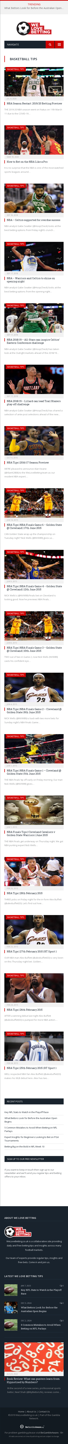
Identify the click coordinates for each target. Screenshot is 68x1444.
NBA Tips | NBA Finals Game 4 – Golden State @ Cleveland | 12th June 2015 (34, 588)
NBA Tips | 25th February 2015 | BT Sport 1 (31, 1068)
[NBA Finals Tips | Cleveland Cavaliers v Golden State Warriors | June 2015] (34, 811)
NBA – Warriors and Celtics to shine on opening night (31, 280)
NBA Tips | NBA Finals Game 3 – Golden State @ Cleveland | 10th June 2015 (34, 649)
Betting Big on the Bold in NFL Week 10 (24, 1146)
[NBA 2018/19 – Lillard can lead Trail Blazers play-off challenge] (34, 380)
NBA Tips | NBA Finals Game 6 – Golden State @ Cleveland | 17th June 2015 (34, 526)
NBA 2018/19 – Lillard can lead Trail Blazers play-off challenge (34, 402)
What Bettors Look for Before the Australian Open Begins (34, 8)
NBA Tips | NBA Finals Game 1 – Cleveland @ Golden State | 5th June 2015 (34, 772)
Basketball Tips (15, 69)
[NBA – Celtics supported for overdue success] (34, 199)
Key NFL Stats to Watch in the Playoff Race (27, 1112)
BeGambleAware (50, 1432)
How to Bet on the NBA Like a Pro (27, 161)
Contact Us (44, 1411)
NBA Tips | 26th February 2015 (25, 1009)
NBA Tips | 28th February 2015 (25, 893)
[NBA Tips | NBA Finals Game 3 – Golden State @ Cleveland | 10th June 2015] (34, 627)
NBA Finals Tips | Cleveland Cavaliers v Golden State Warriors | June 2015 (31, 833)
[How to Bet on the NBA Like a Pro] (34, 141)
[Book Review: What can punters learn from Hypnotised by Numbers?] (34, 1358)
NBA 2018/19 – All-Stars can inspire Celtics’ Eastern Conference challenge (33, 341)
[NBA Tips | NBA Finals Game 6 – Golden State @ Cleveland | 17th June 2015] (34, 504)
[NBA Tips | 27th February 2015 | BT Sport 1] (34, 930)
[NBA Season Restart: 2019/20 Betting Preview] (34, 82)
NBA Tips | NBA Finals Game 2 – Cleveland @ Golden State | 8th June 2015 (34, 710)
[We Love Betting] (34, 28)
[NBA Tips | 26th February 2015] (34, 989)
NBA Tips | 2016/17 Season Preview (28, 462)
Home (21, 1411)
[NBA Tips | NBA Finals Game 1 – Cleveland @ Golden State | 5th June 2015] (34, 750)
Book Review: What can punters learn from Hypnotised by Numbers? (33, 1380)
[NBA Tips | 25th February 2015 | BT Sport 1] (34, 1047)
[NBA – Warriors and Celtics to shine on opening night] (34, 257)
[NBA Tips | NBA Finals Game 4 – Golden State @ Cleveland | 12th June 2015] (34, 565)
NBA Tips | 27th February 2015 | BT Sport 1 (32, 951)
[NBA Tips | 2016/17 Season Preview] (34, 442)
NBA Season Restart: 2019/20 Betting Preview (34, 103)
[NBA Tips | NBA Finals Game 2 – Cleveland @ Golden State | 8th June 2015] (34, 688)
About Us (31, 1411)
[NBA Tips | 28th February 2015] (34, 872)
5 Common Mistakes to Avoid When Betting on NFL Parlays (41, 1326)
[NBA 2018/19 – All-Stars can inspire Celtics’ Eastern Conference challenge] (34, 319)
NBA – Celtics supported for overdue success (33, 220)
